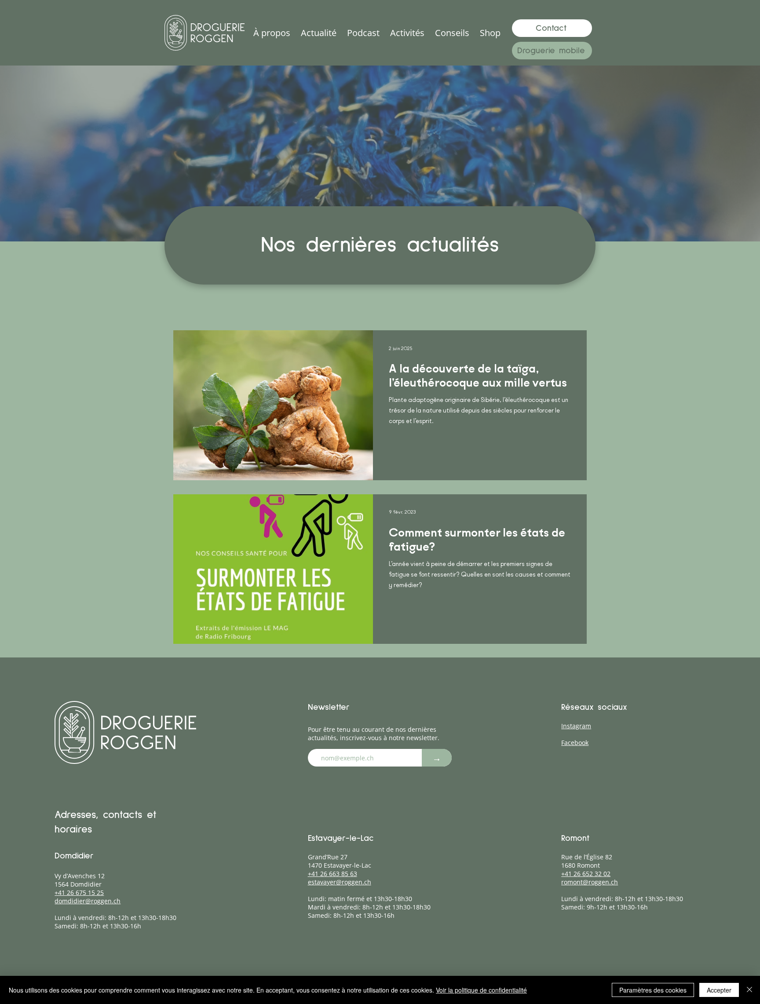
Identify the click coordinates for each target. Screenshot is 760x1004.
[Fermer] (749, 990)
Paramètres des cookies (653, 990)
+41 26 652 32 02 (585, 873)
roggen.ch (106, 901)
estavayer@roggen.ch (339, 882)
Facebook (574, 742)
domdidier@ (73, 901)
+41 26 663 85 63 (332, 873)
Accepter (719, 990)
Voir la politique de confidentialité (481, 990)
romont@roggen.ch (589, 882)
